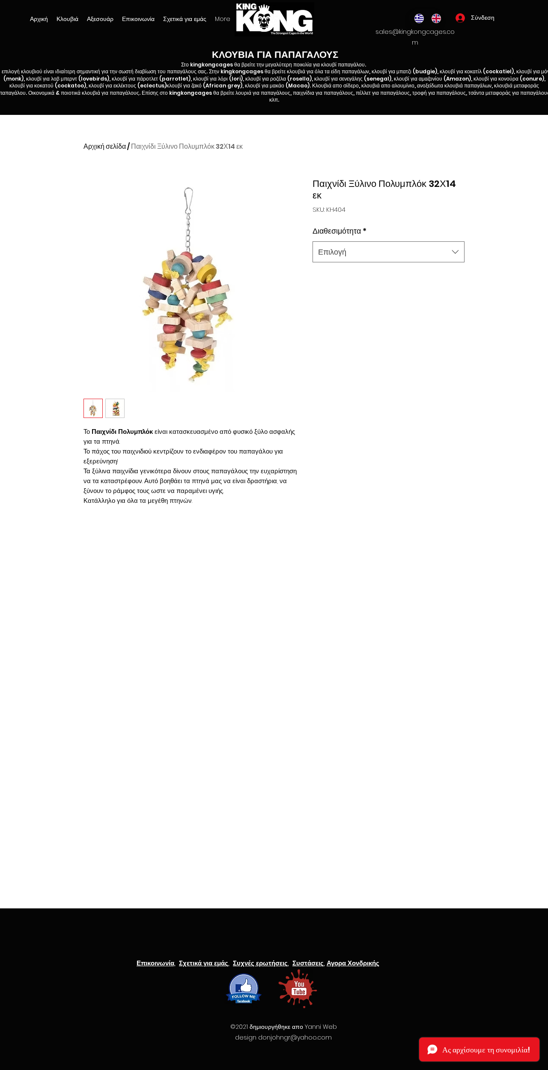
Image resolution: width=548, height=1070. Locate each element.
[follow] (243, 988)
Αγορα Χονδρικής (353, 963)
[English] (433, 18)
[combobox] (389, 252)
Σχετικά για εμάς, (204, 963)
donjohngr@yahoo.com (295, 1037)
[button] (100, 18)
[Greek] (416, 18)
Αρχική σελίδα (104, 146)
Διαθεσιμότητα (339, 230)
